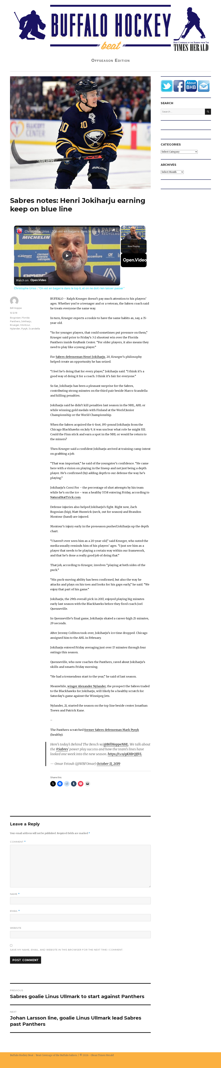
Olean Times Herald (102, 1055)
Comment (18, 841)
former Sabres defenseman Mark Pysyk (111, 729)
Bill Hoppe (16, 308)
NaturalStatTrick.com (65, 497)
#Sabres (62, 749)
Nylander (15, 328)
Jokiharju (26, 321)
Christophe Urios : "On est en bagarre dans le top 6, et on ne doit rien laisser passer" (66, 231)
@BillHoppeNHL (115, 744)
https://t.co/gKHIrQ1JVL (125, 754)
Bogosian (15, 317)
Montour (25, 325)
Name (15, 894)
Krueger (14, 325)
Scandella (34, 328)
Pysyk (24, 328)
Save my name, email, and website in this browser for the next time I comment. (66, 949)
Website (15, 927)
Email (15, 911)
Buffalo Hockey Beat (21, 1055)
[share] (113, 230)
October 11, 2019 (108, 764)
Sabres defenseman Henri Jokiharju (80, 356)
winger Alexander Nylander (86, 686)
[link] (19, 231)
